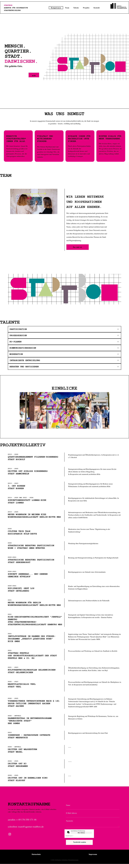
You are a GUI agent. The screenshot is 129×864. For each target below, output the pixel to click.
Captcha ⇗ (69, 835)
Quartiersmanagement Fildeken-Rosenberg (33, 457)
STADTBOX (8, 5)
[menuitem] (56, 7)
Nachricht (69, 821)
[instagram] (10, 834)
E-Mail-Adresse (71, 813)
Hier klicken (81, 833)
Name (68, 805)
